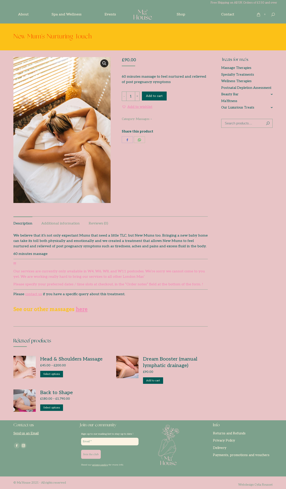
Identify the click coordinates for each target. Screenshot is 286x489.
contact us (33, 294)
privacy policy (100, 464)
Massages (142, 119)
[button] (137, 107)
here (82, 309)
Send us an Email (26, 433)
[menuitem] (23, 14)
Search (268, 123)
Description (22, 223)
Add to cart (154, 96)
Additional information (60, 223)
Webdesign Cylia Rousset (255, 485)
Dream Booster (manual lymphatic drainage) (170, 362)
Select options (51, 374)
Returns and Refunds (229, 433)
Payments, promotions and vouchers (241, 455)
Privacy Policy (224, 440)
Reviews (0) (98, 223)
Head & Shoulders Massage (71, 359)
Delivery (219, 448)
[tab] (22, 221)
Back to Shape (56, 392)
